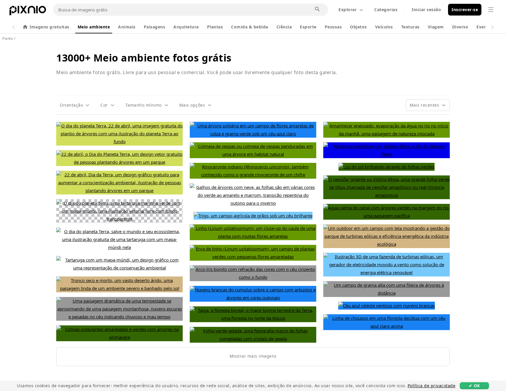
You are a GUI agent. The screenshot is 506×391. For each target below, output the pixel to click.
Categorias (385, 9)
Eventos (485, 27)
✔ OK (474, 385)
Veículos (384, 27)
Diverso (460, 27)
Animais (127, 27)
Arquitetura (186, 27)
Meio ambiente (94, 27)
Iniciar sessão (426, 9)
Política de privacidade (432, 385)
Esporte (308, 27)
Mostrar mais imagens (253, 356)
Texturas (410, 27)
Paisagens (154, 27)
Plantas (215, 27)
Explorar (348, 9)
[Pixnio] (27, 12)
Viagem (436, 27)
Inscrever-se (465, 9)
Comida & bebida (249, 27)
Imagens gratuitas (49, 27)
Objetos (358, 27)
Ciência (284, 27)
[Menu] (491, 10)
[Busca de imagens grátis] (318, 9)
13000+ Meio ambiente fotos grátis (144, 57)
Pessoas (333, 27)
